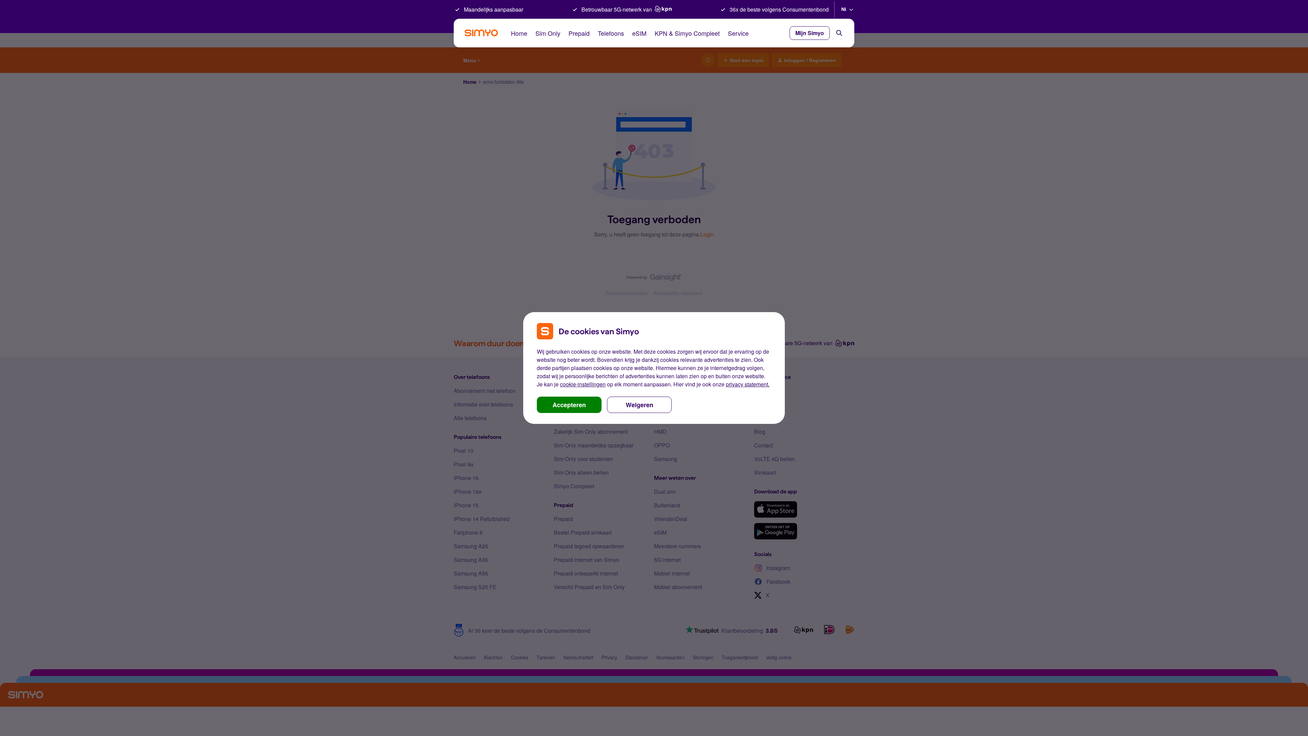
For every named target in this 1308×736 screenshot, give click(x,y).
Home (519, 33)
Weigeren (639, 404)
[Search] (839, 33)
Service (738, 33)
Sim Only (547, 33)
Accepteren (569, 404)
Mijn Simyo (809, 33)
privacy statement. (747, 384)
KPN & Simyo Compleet (687, 33)
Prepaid (579, 33)
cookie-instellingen (583, 384)
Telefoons (611, 33)
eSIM (639, 33)
